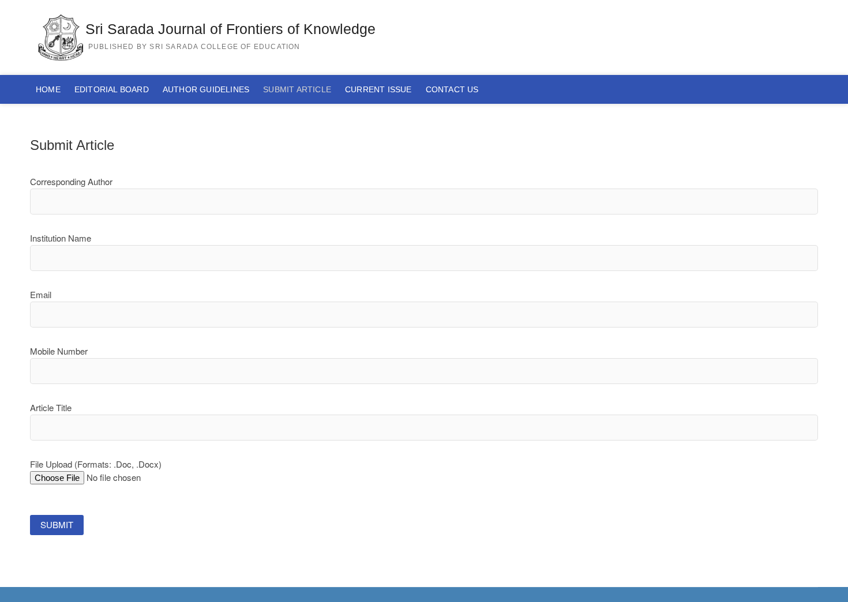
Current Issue (378, 89)
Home (48, 89)
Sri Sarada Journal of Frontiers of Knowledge (230, 29)
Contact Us (452, 89)
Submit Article (297, 89)
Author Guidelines (206, 89)
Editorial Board (111, 89)
